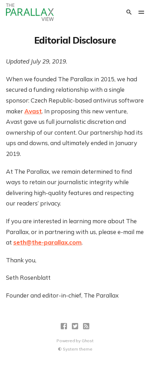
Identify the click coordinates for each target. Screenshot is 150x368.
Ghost (87, 340)
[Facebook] (64, 326)
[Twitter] (75, 326)
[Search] (129, 12)
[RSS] (86, 326)
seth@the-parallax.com (47, 242)
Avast (33, 111)
